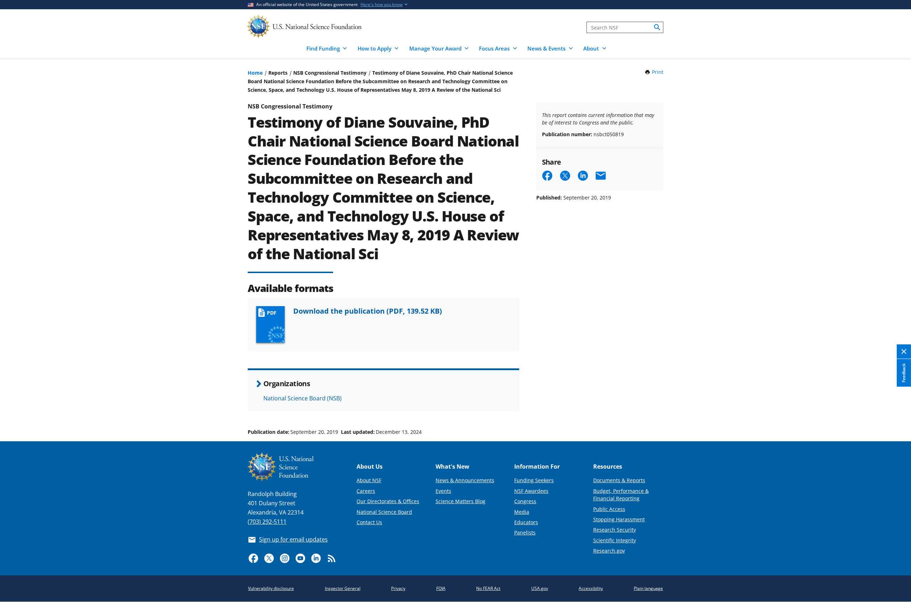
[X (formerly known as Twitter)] (269, 558)
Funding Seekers (534, 480)
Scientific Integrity (614, 540)
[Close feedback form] (904, 352)
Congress (525, 501)
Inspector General (342, 588)
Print (657, 72)
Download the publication (367, 311)
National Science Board (384, 511)
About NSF (369, 480)
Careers (366, 491)
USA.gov (539, 588)
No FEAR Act (488, 588)
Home (255, 72)
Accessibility (591, 588)
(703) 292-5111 (267, 522)
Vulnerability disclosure (271, 588)
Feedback (904, 373)
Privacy (398, 588)
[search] (657, 27)
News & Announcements (465, 480)
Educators (526, 522)
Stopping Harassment (619, 519)
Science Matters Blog (460, 501)
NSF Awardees (531, 491)
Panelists (525, 532)
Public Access (609, 509)
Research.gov (609, 550)
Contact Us (369, 522)
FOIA (441, 588)
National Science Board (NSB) (302, 398)
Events (443, 491)
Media (521, 511)
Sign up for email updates (293, 539)
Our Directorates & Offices (388, 501)
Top (895, 405)
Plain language (648, 588)
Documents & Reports (619, 480)
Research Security (614, 529)
